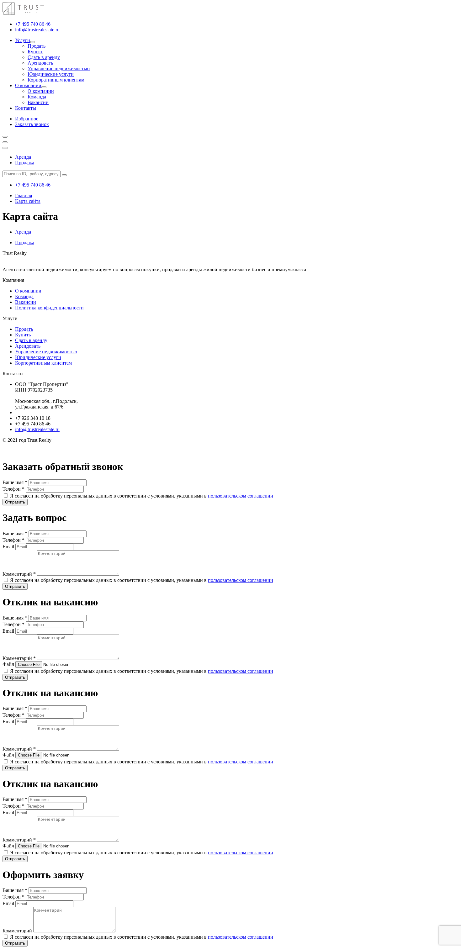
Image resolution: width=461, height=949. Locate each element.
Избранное (26, 118)
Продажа (24, 162)
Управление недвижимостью (59, 68)
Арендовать (40, 63)
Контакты (25, 108)
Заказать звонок (32, 124)
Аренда (23, 157)
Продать (36, 46)
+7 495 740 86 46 (32, 24)
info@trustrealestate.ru (37, 29)
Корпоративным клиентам (56, 79)
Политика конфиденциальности (49, 307)
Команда (37, 96)
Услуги (22, 40)
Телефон (13, 489)
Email (9, 546)
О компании (28, 85)
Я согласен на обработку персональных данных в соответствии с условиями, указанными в (141, 495)
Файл (9, 664)
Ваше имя (15, 482)
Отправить (15, 502)
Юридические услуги (51, 74)
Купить (35, 51)
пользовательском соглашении (240, 495)
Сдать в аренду (44, 57)
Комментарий (19, 574)
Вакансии (38, 102)
